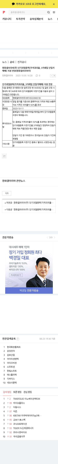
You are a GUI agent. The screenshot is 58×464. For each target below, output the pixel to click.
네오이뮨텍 (12, 382)
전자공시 (21, 62)
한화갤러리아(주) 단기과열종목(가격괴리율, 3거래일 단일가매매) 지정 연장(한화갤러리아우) (33, 203)
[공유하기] (4, 156)
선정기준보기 (17, 338)
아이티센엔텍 (13, 359)
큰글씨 (54, 75)
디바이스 (11, 379)
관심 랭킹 (27, 392)
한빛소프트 (12, 371)
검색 (48, 12)
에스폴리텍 (12, 374)
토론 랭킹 (17, 392)
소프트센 (11, 367)
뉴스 (50, 19)
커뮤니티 (6, 19)
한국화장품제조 (14, 347)
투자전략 (20, 19)
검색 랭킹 (7, 392)
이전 (47, 237)
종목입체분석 (36, 19)
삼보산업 (11, 355)
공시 (12, 62)
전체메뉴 (55, 12)
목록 (6, 193)
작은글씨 (51, 75)
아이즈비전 (12, 363)
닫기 (53, 4)
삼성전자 (11, 351)
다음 (54, 237)
